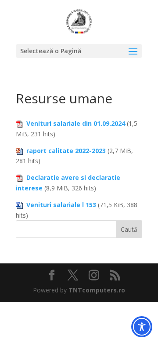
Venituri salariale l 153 (61, 205)
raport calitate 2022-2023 (66, 150)
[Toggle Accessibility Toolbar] (141, 326)
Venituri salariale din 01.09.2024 (75, 123)
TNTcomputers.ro (96, 290)
